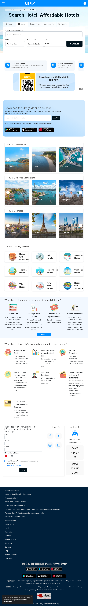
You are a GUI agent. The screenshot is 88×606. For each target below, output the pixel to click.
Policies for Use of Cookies (15, 517)
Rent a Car (9, 532)
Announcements (11, 554)
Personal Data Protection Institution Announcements (24, 513)
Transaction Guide (12, 498)
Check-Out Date (34, 44)
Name (6, 434)
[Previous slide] (8, 159)
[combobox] (6, 456)
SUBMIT (56, 118)
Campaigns (9, 558)
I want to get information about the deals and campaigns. (22, 462)
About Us (8, 543)
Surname (7, 440)
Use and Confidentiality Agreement (18, 494)
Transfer (8, 536)
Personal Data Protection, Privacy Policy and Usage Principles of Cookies (32, 509)
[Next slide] (80, 159)
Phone (16, 453)
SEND (23, 470)
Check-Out (32, 40)
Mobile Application (12, 490)
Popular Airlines (10, 521)
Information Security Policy (15, 505)
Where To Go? (10, 539)
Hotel (7, 528)
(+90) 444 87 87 (75, 453)
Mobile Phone (9, 453)
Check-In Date (12, 44)
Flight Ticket (9, 524)
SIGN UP (44, 334)
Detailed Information (14, 465)
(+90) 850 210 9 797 (75, 468)
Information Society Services (15, 502)
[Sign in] (83, 3)
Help (6, 551)
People (48, 40)
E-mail (6, 447)
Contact (8, 547)
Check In (10, 40)
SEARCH (74, 44)
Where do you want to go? (16, 30)
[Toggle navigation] (4, 3)
